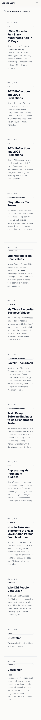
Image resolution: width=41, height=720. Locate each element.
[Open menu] (37, 3)
